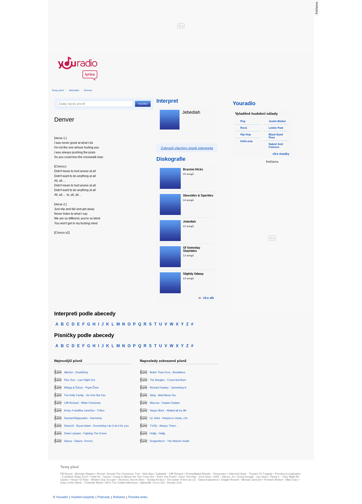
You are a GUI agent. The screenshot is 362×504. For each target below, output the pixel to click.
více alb (208, 298)
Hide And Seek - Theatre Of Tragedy (251, 473)
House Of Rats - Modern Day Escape (93, 479)
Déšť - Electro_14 (224, 476)
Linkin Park (276, 127)
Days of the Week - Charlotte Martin (81, 482)
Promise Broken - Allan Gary (281, 479)
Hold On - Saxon (101, 476)
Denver (88, 90)
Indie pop (246, 141)
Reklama (119, 497)
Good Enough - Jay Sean (252, 476)
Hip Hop (245, 134)
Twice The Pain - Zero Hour (194, 476)
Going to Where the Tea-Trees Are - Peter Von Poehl (144, 476)
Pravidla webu (138, 497)
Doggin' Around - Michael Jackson (241, 479)
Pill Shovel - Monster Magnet (77, 473)
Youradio (62, 497)
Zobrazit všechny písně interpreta (187, 148)
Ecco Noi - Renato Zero (168, 482)
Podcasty (104, 497)
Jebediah (74, 90)
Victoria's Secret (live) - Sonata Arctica (141, 479)
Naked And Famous (276, 145)
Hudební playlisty (82, 497)
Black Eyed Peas (276, 136)
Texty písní (58, 90)
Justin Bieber (277, 121)
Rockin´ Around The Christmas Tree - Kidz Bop (125, 473)
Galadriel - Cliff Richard (169, 473)
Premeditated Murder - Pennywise (206, 473)
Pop (243, 121)
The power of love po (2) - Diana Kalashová (192, 479)
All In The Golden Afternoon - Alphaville (128, 482)
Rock (243, 127)
